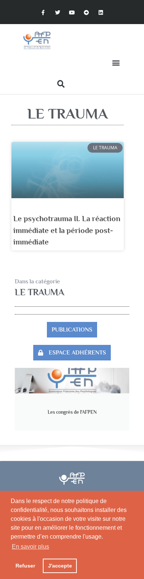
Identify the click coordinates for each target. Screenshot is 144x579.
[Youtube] (72, 13)
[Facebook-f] (43, 13)
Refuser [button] (25, 566)
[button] (116, 63)
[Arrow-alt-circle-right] (86, 13)
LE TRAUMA (39, 292)
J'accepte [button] (60, 566)
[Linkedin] (101, 13)
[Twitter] (57, 13)
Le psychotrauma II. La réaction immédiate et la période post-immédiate (66, 230)
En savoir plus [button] (30, 546)
